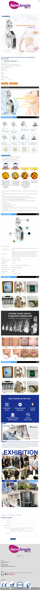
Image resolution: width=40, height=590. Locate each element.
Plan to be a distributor (15, 528)
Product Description (5, 87)
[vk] (13, 574)
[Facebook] (1, 574)
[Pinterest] (11, 574)
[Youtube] (7, 574)
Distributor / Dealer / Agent (28, 528)
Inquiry (13, 538)
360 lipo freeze (11, 515)
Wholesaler (22, 529)
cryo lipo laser (18, 515)
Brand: (2, 75)
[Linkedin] (3, 574)
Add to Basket (13, 83)
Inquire (5, 83)
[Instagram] (9, 574)
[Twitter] (5, 574)
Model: (2, 72)
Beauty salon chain (28, 530)
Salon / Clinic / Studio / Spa (16, 530)
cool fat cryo (4, 515)
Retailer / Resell (14, 529)
